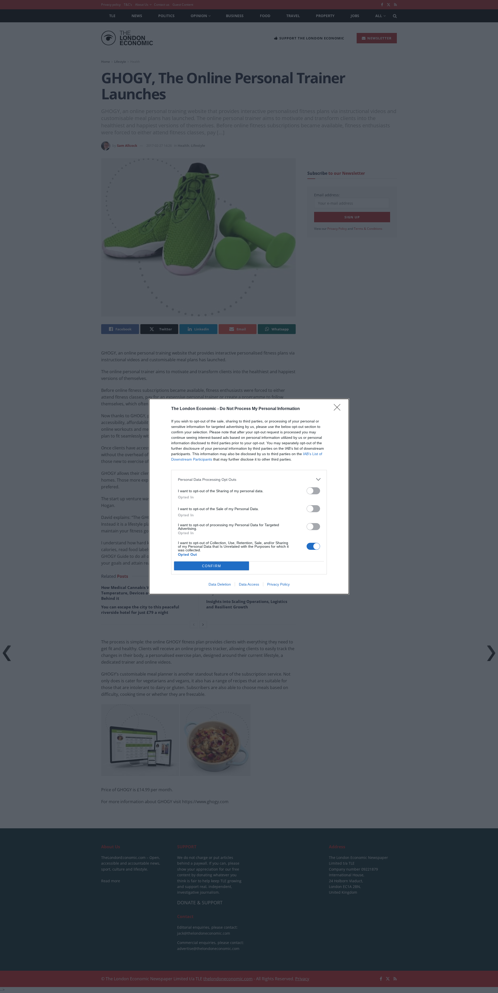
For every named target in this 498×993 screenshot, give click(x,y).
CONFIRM (211, 566)
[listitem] (249, 479)
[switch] (313, 490)
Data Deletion (220, 584)
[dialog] (249, 496)
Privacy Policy (278, 584)
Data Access (249, 584)
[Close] (339, 409)
